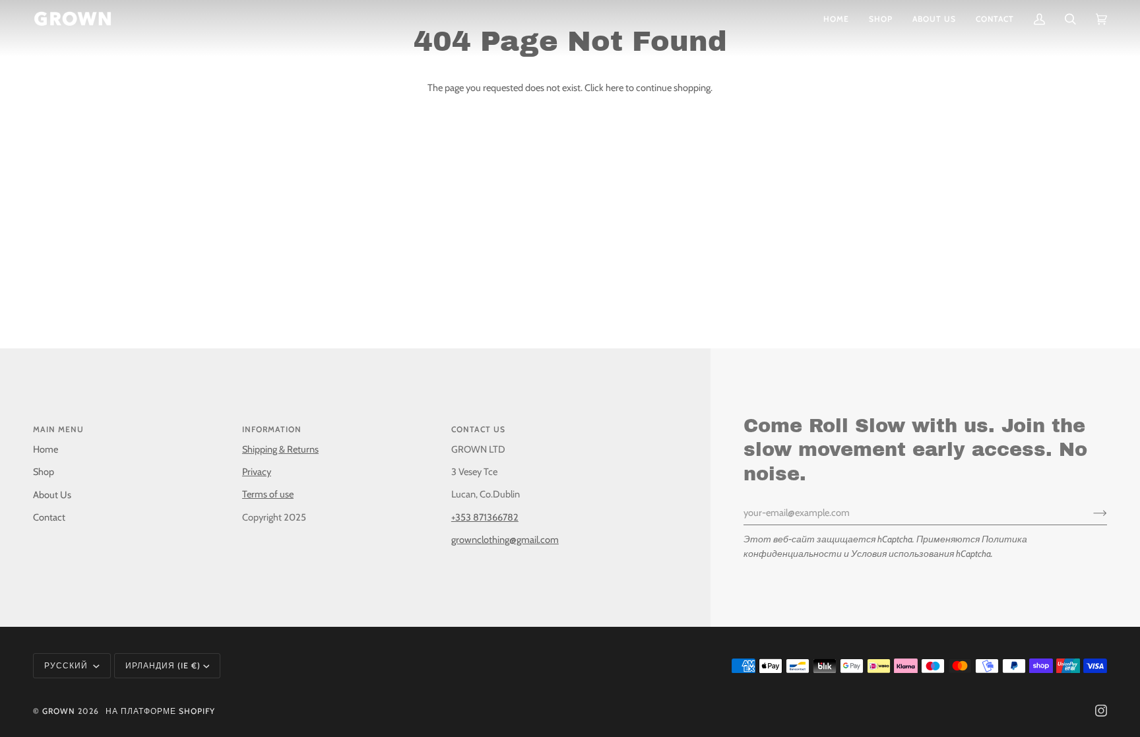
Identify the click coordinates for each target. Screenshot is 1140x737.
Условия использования (902, 553)
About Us (52, 495)
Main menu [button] (58, 429)
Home (45, 449)
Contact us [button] (478, 429)
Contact (49, 517)
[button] (880, 19)
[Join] (1089, 512)
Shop (43, 472)
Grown (58, 711)
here (614, 88)
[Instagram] (1101, 711)
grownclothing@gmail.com (505, 540)
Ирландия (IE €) (163, 665)
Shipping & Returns (280, 449)
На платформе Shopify (160, 711)
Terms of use (268, 494)
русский (67, 665)
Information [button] (271, 429)
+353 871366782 (485, 517)
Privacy (256, 472)
